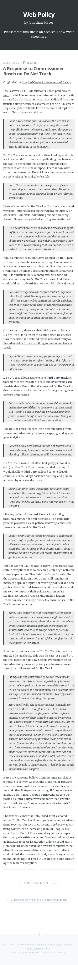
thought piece (12, 660)
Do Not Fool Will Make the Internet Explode (39, 900)
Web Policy (38, 14)
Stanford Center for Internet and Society (46, 82)
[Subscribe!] (39, 934)
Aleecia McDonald (41, 595)
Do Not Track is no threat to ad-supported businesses (37, 335)
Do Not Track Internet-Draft (26, 429)
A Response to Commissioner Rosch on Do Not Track (33, 70)
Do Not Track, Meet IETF (39, 883)
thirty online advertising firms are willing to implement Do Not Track (37, 343)
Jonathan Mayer (41, 22)
